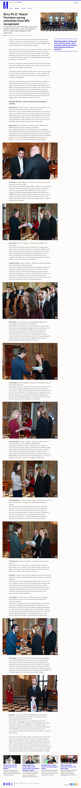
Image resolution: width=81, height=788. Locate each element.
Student (24, 8)
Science (17, 8)
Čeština (76, 2)
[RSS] (76, 784)
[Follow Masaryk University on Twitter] (74, 784)
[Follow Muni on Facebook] (71, 784)
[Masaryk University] (7, 784)
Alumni (30, 8)
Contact (15, 785)
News (10, 8)
